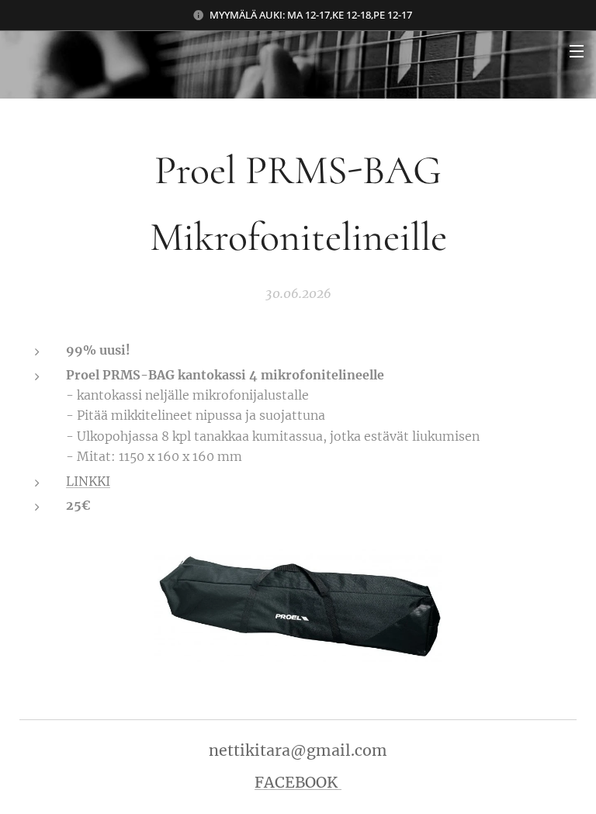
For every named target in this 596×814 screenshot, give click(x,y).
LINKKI (88, 481)
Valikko (576, 50)
